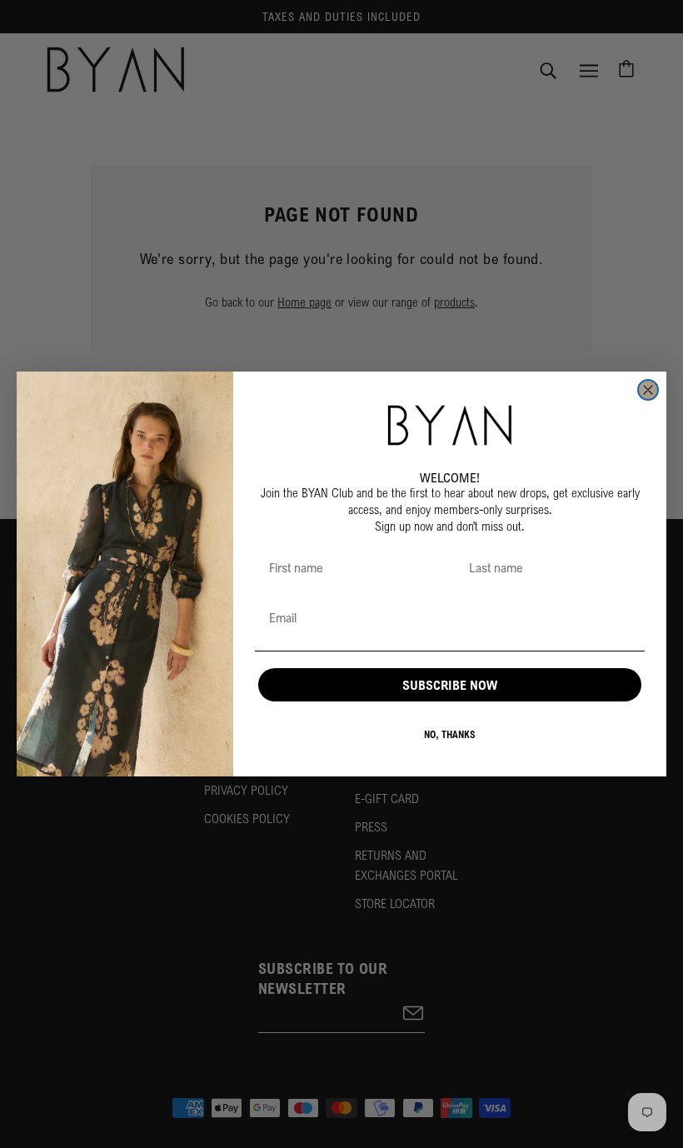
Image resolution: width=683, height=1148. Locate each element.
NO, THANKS (450, 734)
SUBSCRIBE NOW (449, 684)
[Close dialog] (648, 390)
